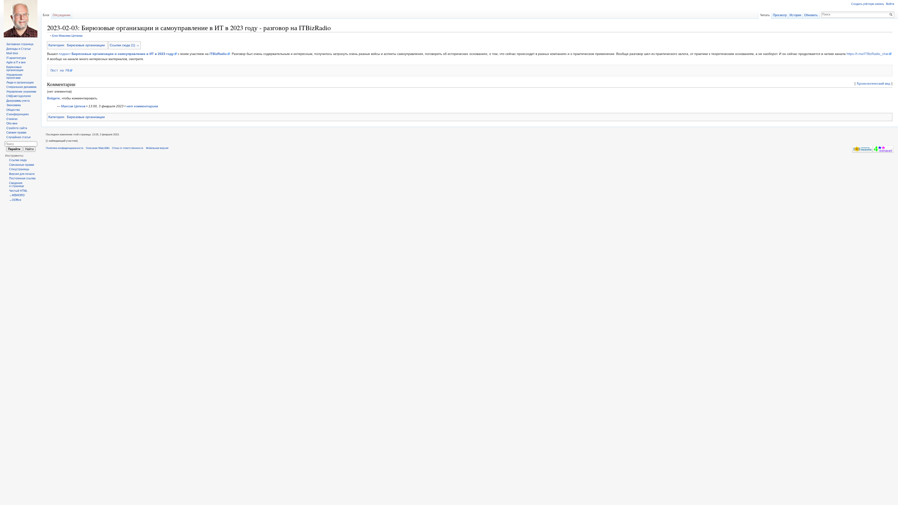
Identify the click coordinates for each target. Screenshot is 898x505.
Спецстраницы (19, 169)
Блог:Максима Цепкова (67, 35)
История (795, 15)
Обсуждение (61, 15)
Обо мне (12, 123)
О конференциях (17, 114)
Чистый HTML (18, 190)
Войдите (53, 98)
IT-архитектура (16, 58)
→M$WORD (17, 195)
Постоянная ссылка (22, 178)
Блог (46, 15)
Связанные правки (21, 164)
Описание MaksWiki (97, 148)
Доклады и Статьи (18, 48)
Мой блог (12, 53)
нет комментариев (142, 106)
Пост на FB (60, 70)
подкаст (116, 54)
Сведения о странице (16, 184)
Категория (56, 45)
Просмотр (780, 15)
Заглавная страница (19, 44)
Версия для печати (22, 174)
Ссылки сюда (18, 160)
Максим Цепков (73, 106)
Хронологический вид (873, 83)
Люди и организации (20, 82)
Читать (765, 15)
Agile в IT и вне (16, 62)
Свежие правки (16, 132)
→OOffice (15, 200)
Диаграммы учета (18, 100)
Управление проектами (14, 76)
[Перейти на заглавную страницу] (20, 18)
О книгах (12, 119)
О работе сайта (16, 128)
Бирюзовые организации (86, 45)
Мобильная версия (157, 148)
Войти (890, 4)
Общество (13, 110)
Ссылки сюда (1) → (124, 45)
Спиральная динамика (21, 87)
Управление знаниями (21, 91)
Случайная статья (18, 137)
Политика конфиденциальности (64, 148)
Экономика (13, 105)
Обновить (811, 15)
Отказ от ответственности (127, 148)
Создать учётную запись (867, 4)
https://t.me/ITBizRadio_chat (867, 54)
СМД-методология (18, 96)
